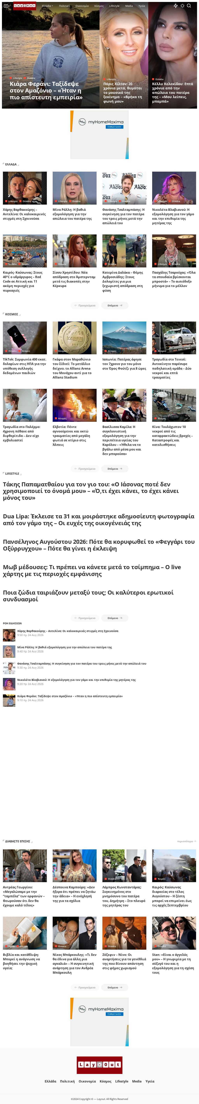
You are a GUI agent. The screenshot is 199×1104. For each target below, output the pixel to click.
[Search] (189, 6)
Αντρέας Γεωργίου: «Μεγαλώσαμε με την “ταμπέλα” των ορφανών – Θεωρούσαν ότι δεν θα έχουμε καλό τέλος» (24, 896)
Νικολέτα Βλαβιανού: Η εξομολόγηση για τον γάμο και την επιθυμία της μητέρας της (173, 216)
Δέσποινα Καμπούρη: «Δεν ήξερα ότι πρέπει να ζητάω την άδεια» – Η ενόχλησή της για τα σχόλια (74, 894)
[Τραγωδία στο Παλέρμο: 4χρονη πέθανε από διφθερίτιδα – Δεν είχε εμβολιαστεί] (25, 405)
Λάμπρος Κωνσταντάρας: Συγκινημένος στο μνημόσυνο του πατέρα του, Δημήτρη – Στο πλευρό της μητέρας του (123, 896)
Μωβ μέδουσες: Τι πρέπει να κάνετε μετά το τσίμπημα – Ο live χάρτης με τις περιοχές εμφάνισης (92, 570)
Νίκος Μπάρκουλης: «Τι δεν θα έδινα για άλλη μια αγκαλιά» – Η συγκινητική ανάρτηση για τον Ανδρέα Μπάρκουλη (75, 964)
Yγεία (12, 946)
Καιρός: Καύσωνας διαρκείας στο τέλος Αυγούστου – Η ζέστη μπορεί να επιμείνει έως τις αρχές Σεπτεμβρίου (172, 896)
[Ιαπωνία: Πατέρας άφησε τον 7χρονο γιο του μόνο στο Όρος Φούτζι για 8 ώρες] (124, 338)
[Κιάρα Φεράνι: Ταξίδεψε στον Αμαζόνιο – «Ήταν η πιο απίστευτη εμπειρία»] (51, 55)
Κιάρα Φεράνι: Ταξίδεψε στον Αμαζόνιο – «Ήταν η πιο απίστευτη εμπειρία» (46, 90)
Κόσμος (26, 351)
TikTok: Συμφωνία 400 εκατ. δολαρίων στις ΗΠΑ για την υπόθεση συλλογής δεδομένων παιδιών (24, 366)
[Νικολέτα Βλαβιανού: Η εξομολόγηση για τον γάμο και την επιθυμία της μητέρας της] (174, 188)
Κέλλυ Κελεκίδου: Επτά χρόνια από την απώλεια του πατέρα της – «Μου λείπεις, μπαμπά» (172, 92)
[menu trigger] (8, 6)
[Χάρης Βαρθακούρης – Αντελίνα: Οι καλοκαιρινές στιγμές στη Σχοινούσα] (25, 188)
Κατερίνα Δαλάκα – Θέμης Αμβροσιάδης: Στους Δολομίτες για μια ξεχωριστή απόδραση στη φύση (122, 281)
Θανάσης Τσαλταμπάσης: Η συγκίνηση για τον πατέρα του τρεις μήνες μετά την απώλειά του (123, 216)
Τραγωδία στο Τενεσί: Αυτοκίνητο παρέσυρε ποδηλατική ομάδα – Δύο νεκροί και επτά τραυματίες (171, 368)
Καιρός (25, 264)
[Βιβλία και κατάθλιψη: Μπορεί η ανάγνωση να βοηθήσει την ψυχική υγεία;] (25, 933)
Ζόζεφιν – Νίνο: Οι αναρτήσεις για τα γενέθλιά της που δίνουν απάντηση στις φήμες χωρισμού (124, 961)
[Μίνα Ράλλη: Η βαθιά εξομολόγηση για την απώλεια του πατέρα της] (75, 188)
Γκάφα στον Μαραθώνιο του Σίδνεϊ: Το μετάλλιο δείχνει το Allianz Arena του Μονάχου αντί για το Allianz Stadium (72, 368)
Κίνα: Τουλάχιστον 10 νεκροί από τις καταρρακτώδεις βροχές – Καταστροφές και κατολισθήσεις (172, 436)
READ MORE (81, 105)
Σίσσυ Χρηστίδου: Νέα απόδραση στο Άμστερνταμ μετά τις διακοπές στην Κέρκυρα (74, 279)
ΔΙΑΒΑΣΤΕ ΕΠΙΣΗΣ (17, 841)
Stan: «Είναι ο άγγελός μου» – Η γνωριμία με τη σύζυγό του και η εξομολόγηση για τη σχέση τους (173, 964)
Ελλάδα (31, 78)
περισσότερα (185, 841)
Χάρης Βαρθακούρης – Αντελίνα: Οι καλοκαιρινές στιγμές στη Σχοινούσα (24, 214)
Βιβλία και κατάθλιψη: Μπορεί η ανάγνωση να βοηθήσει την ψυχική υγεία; (21, 961)
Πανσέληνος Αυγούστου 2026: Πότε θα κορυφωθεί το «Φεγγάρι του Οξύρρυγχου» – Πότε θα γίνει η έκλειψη (99, 545)
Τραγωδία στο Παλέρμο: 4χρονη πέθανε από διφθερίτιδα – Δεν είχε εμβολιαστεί (21, 434)
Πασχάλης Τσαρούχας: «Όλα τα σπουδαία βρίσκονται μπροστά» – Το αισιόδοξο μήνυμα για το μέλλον (174, 279)
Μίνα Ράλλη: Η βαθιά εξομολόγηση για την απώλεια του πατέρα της (72, 214)
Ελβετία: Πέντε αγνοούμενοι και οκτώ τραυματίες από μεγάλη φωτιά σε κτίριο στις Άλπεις (71, 436)
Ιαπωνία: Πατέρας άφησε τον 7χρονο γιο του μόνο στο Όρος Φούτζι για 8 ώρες (124, 363)
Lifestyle (17, 78)
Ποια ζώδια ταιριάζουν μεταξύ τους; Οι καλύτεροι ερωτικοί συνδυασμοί (88, 595)
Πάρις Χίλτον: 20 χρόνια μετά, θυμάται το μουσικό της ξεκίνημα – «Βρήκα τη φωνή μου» (122, 92)
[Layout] (24, 6)
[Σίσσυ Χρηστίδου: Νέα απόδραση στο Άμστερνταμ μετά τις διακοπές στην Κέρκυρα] (75, 250)
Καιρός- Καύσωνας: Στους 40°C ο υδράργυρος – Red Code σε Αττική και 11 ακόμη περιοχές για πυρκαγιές (22, 281)
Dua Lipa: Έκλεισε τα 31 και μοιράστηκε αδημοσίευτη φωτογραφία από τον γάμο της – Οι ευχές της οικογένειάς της (98, 519)
